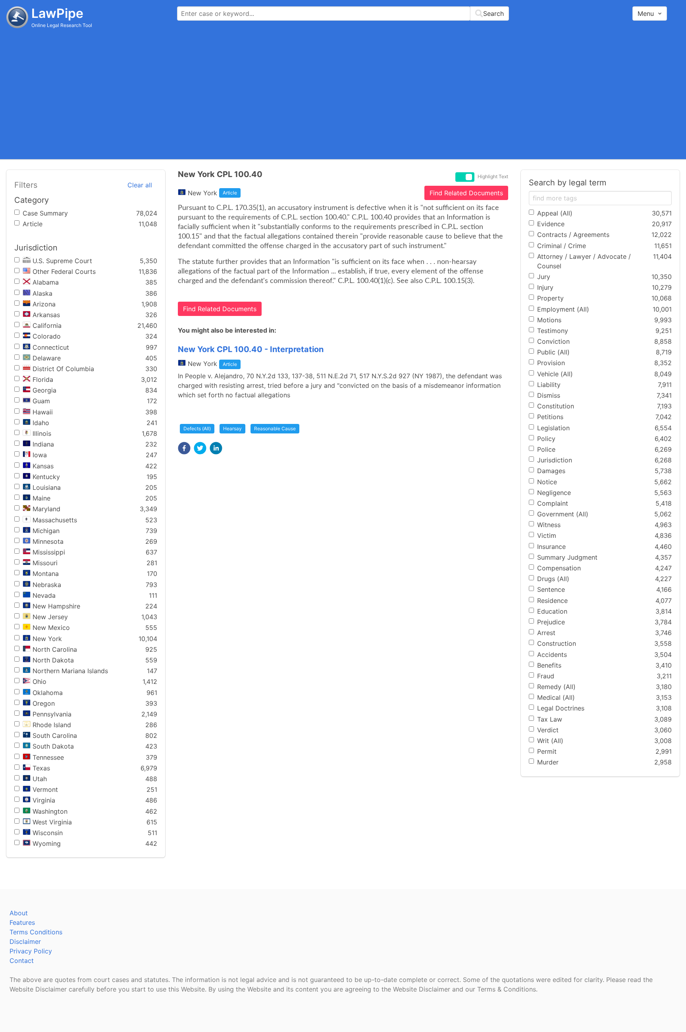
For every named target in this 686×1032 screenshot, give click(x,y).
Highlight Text (493, 176)
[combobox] (343, 13)
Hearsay (232, 428)
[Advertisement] (343, 93)
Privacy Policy (31, 951)
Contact (22, 961)
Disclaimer (25, 941)
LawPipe (57, 13)
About (19, 913)
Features (22, 922)
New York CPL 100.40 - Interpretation (251, 349)
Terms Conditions (36, 932)
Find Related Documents (466, 193)
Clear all (139, 185)
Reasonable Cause (275, 428)
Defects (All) (197, 428)
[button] (184, 448)
